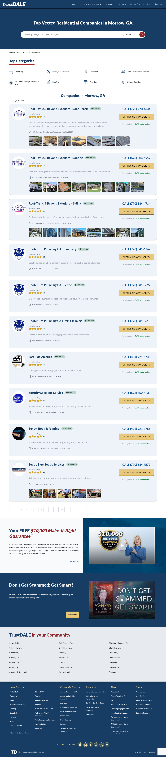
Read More (72, 614)
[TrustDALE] (14, 4)
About (121, 4)
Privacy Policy (137, 752)
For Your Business (91, 4)
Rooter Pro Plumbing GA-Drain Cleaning (55, 321)
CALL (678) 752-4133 (136, 393)
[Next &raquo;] (84, 509)
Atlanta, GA (14, 657)
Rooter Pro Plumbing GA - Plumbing (52, 249)
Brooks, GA (64, 652)
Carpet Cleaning (134, 82)
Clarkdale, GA (115, 648)
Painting (93, 82)
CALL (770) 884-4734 (136, 203)
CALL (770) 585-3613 (136, 321)
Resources (108, 4)
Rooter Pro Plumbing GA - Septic (50, 285)
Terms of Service (149, 752)
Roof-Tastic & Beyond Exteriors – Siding (55, 203)
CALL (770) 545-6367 (136, 249)
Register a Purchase (155, 4)
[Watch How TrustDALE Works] (122, 600)
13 (79, 509)
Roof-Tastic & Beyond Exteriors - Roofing (56, 158)
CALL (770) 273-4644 (136, 109)
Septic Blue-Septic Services (47, 464)
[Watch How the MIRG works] (122, 545)
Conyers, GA (114, 667)
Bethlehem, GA (65, 648)
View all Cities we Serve (19, 733)
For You (75, 4)
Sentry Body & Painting (44, 428)
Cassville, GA (64, 672)
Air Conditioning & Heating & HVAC (27, 83)
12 (73, 509)
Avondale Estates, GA (18, 672)
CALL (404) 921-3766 (136, 428)
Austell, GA (13, 667)
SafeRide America (40, 356)
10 (61, 509)
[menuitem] (20, 696)
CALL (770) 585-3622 (136, 285)
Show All (113, 672)
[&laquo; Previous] (11, 509)
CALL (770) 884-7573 (136, 464)
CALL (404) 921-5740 (136, 357)
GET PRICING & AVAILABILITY (136, 117)
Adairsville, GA (15, 648)
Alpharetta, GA (15, 652)
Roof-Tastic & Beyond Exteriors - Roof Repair (58, 109)
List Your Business (137, 4)
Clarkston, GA (115, 652)
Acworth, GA (14, 643)
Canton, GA (64, 662)
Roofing (55, 82)
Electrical (94, 71)
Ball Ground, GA (66, 643)
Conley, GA (113, 662)
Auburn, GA (14, 662)
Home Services (15, 52)
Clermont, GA (114, 657)
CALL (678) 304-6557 (136, 158)
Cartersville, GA (65, 667)
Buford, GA (64, 657)
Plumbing (19, 71)
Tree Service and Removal (138, 71)
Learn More (74, 561)
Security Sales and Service (46, 392)
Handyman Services (60, 71)
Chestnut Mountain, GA (118, 643)
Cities (25, 52)
